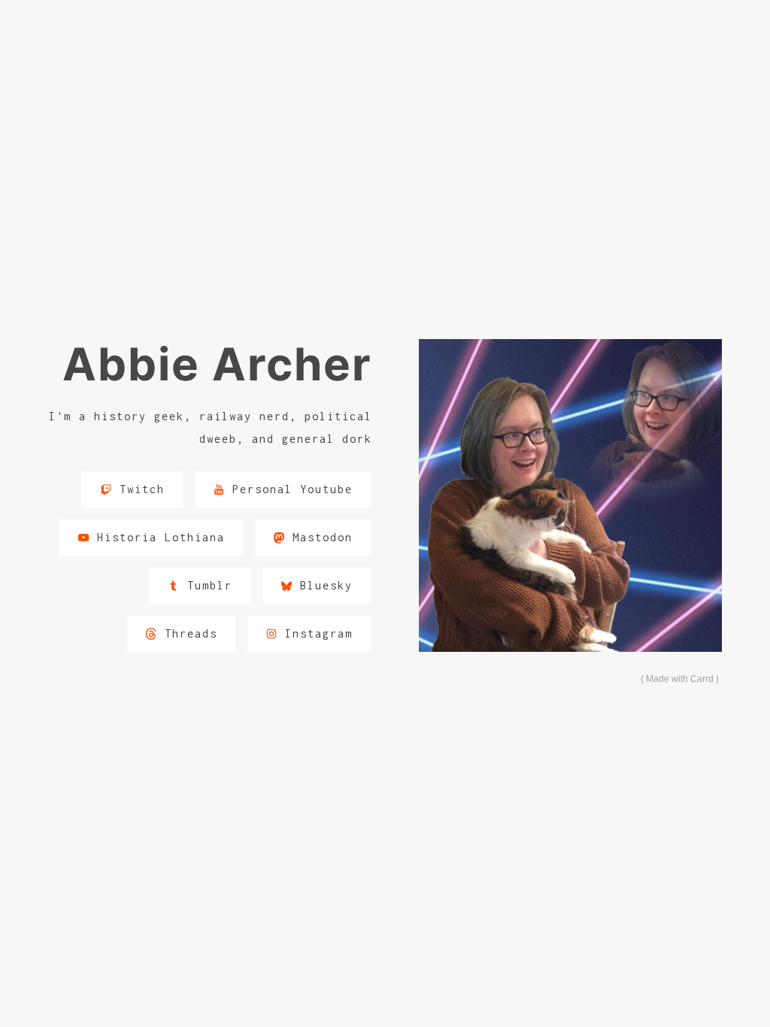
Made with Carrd (680, 679)
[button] (132, 489)
